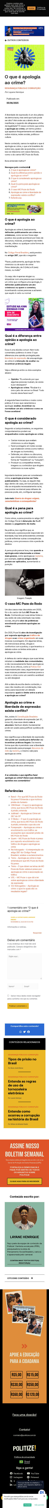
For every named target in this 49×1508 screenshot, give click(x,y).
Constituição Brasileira (27, 716)
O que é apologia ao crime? (23, 170)
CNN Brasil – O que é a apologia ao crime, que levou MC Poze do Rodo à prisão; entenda (27, 808)
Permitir (27, 1505)
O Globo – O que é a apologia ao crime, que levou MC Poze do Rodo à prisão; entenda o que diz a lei (27, 822)
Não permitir (39, 1505)
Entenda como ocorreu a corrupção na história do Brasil (24, 1115)
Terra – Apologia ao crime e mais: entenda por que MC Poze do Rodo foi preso (27, 861)
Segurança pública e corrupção (22, 88)
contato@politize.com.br (24, 1435)
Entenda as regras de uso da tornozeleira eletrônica (22, 1087)
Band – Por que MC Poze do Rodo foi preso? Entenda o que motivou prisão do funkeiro (26, 799)
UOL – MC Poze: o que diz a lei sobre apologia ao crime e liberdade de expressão (27, 880)
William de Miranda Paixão (19, 1124)
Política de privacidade (24, 1457)
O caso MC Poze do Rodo (23, 189)
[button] (21, 1032)
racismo (15, 751)
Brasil (27, 1461)
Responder (37, 933)
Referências (16, 198)
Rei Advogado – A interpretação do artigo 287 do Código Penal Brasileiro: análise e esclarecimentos (27, 852)
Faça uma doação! (24, 1414)
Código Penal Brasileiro (18, 252)
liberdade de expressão (15, 358)
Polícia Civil (36, 666)
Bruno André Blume (17, 1068)
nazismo (39, 556)
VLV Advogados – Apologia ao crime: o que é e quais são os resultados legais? (25, 888)
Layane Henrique (16, 92)
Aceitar (31, 8)
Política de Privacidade (41, 8)
